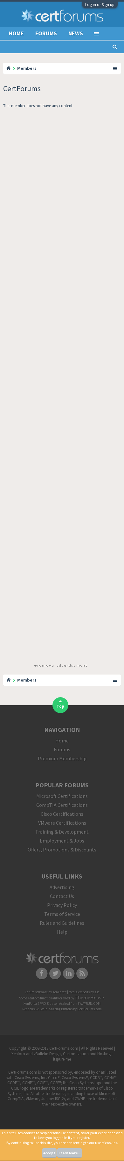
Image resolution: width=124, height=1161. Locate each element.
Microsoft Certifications (62, 796)
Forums (46, 33)
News (75, 33)
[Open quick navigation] (115, 68)
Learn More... (70, 1153)
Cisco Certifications (62, 814)
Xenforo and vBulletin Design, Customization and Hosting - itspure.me (62, 1056)
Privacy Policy (62, 905)
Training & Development (62, 832)
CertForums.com (89, 1009)
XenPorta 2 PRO (35, 1003)
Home (16, 33)
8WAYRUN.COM (89, 1003)
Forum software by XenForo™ (46, 992)
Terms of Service (62, 914)
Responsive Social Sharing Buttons (47, 1009)
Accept (49, 1153)
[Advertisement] (60, 387)
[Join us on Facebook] (42, 973)
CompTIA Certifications (62, 805)
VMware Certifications (62, 823)
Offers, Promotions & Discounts (62, 849)
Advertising (62, 887)
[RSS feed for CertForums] (82, 973)
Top (60, 706)
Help (62, 932)
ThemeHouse (89, 997)
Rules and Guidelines (62, 923)
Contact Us (62, 896)
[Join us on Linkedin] (69, 973)
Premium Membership (62, 758)
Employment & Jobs (62, 840)
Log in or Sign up (99, 4)
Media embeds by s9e (84, 992)
